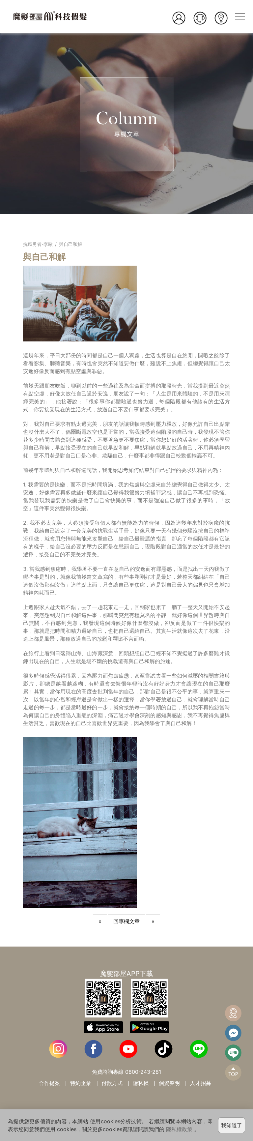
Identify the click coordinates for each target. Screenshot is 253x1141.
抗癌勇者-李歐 (38, 244)
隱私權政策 (179, 1129)
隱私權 (141, 1083)
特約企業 (80, 1083)
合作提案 (49, 1083)
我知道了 (231, 1125)
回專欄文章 (126, 921)
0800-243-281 (143, 1071)
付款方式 (112, 1083)
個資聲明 (169, 1083)
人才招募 (200, 1083)
